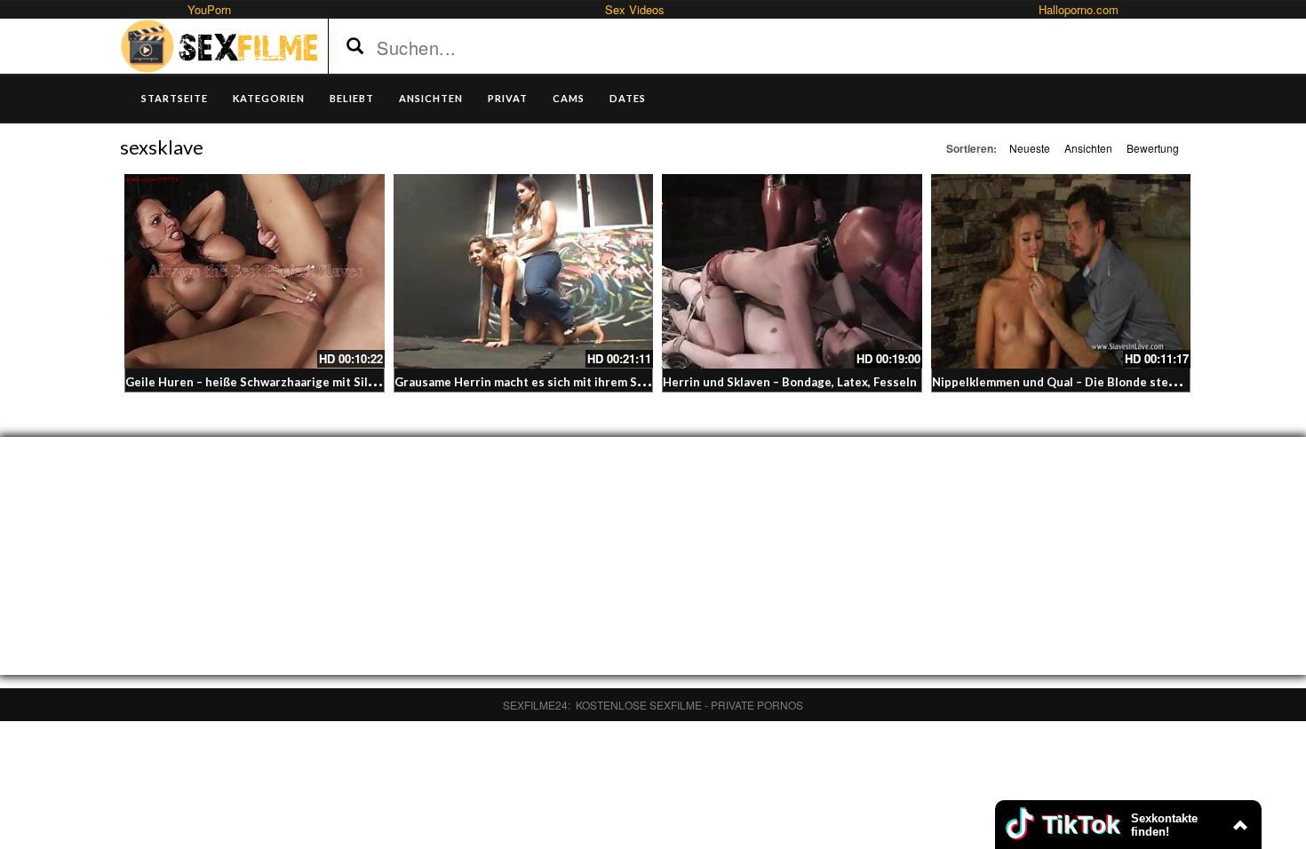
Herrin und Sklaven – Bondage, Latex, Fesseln (790, 382)
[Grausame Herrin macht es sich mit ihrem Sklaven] (524, 271)
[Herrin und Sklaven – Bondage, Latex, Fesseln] (792, 271)
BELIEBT (352, 98)
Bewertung (1153, 147)
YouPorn (209, 9)
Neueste (1029, 147)
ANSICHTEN (431, 98)
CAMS (569, 98)
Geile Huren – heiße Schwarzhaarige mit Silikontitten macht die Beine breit (337, 382)
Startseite (174, 98)
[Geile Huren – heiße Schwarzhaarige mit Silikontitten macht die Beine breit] (254, 271)
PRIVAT (508, 98)
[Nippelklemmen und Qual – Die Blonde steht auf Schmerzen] (1061, 271)
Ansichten (1088, 147)
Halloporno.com (1079, 9)
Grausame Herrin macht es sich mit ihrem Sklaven (533, 382)
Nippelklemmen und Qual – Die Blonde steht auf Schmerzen (1099, 382)
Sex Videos (635, 9)
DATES (627, 98)
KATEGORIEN (269, 98)
